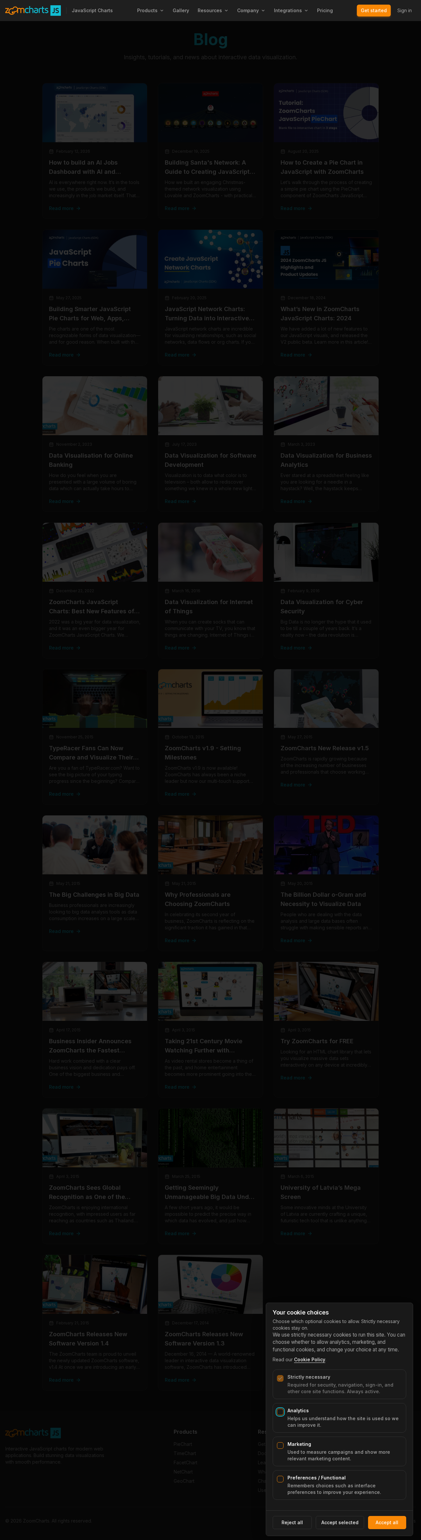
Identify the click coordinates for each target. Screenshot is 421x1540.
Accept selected (340, 1522)
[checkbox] (280, 1378)
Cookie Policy (309, 1359)
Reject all (292, 1522)
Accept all (387, 1522)
